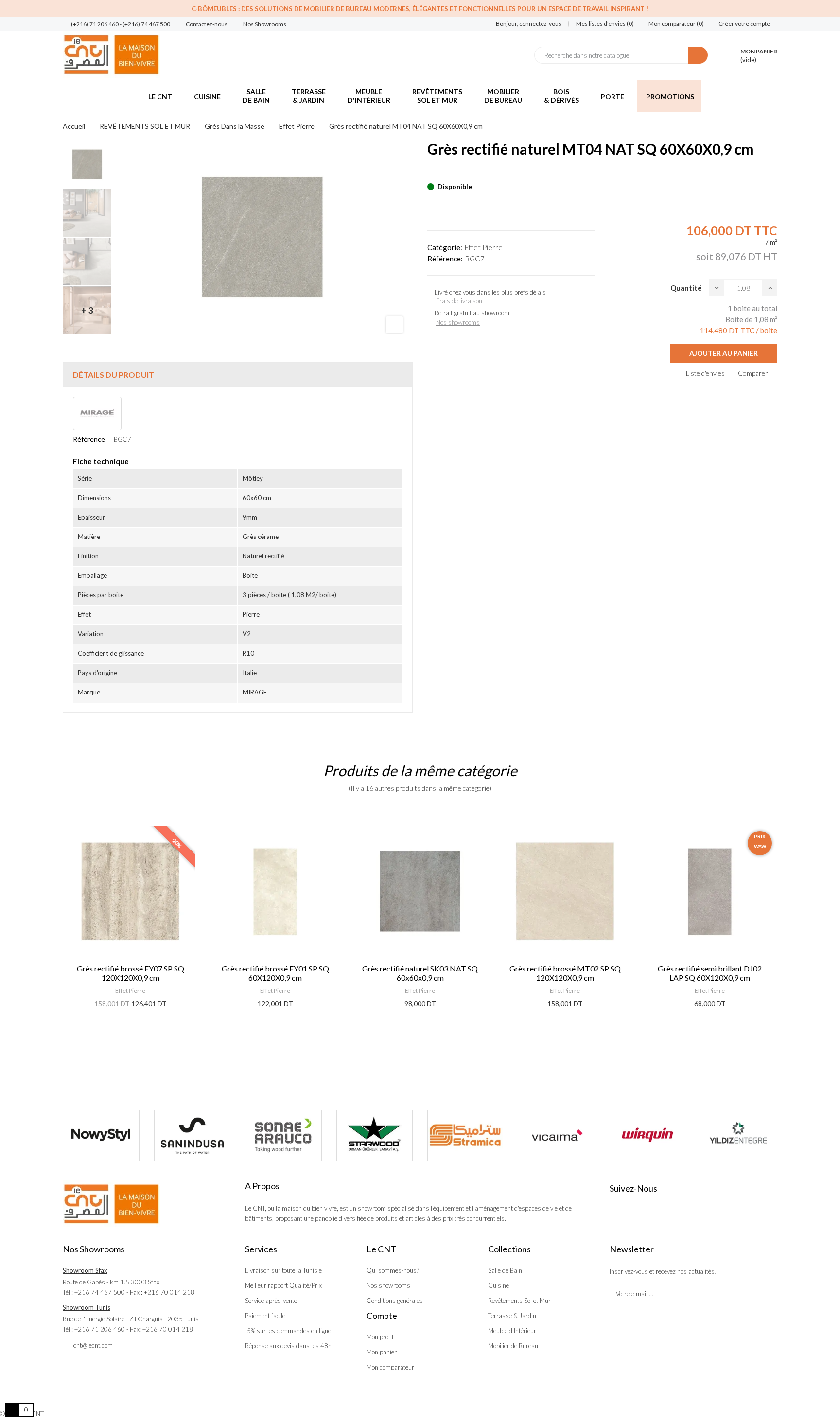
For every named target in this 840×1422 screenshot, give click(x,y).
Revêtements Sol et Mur (519, 1300)
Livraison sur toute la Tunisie (283, 1270)
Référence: (445, 258)
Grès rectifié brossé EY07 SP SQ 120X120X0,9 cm (130, 973)
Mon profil (380, 1337)
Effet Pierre (484, 247)
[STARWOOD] (374, 1135)
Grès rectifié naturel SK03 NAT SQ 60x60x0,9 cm (420, 973)
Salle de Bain (505, 1270)
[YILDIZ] (739, 1135)
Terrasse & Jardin (512, 1315)
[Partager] (430, 171)
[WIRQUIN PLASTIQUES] (648, 1135)
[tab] (237, 374)
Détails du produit (113, 374)
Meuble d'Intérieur (512, 1331)
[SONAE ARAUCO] (283, 1135)
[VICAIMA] (557, 1135)
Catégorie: (444, 247)
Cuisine (498, 1285)
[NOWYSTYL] (101, 1135)
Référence (89, 439)
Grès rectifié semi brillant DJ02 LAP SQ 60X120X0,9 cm (710, 973)
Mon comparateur (390, 1367)
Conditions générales (395, 1300)
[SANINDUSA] (192, 1135)
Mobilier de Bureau (513, 1346)
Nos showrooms (458, 322)
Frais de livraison (459, 301)
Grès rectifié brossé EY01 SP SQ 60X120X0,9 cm (275, 973)
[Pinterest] (447, 171)
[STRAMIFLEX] (465, 1135)
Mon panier (382, 1352)
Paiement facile (265, 1315)
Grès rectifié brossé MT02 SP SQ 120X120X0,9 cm (565, 973)
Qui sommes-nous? (393, 1270)
